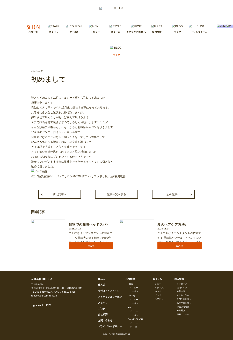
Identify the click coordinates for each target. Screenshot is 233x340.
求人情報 (179, 279)
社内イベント (183, 287)
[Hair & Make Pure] (116, 12)
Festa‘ (130, 284)
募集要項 (181, 310)
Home (101, 279)
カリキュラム (183, 295)
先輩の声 (181, 291)
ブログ (101, 308)
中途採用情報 (183, 307)
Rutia (130, 307)
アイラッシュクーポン (110, 296)
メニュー (134, 287)
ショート (159, 284)
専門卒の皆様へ (184, 299)
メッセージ (182, 284)
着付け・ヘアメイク (109, 290)
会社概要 (103, 314)
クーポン (134, 291)
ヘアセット (160, 299)
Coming (131, 295)
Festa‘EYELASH (135, 319)
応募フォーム (183, 314)
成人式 (101, 284)
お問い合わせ (105, 320)
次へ (173, 194)
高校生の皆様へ (184, 303)
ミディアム (160, 287)
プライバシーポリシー (110, 326)
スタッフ (103, 302)
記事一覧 (116, 194)
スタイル (157, 279)
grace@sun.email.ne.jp (44, 295)
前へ (60, 194)
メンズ (158, 295)
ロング (158, 291)
